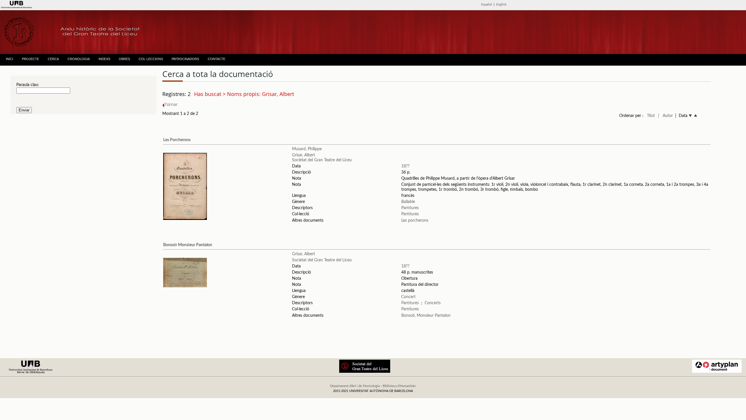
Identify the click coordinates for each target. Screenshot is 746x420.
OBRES (124, 59)
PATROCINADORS (185, 59)
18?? (405, 166)
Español (486, 4)
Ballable (408, 202)
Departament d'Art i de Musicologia (355, 386)
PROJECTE (30, 59)
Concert (408, 297)
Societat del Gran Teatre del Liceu (322, 160)
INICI (9, 59)
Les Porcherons (177, 140)
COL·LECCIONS (151, 59)
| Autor (665, 116)
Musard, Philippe (307, 149)
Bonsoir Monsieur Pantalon (187, 245)
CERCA (53, 59)
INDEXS (104, 59)
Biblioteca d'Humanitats (399, 386)
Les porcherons (414, 220)
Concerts (433, 303)
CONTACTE (216, 59)
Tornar (171, 104)
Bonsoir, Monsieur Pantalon (426, 316)
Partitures (410, 208)
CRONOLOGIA (79, 59)
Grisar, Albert (303, 155)
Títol (650, 116)
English (501, 4)
